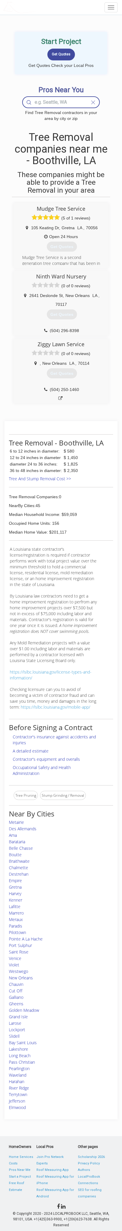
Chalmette (18, 867)
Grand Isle (18, 1016)
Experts (42, 1163)
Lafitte (14, 906)
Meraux (16, 919)
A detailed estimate (31, 751)
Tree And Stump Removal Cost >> (40, 478)
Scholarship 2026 (91, 1157)
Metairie (16, 822)
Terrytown (18, 1094)
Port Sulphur (20, 945)
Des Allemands (22, 828)
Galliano (16, 997)
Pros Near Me (19, 1170)
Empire (15, 880)
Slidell (14, 1036)
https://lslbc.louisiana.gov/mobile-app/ (55, 707)
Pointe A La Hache (26, 939)
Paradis (15, 926)
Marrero (16, 913)
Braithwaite (19, 861)
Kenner (15, 900)
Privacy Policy (89, 1163)
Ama (13, 835)
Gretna (15, 887)
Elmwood (17, 1107)
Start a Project (20, 1177)
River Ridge (19, 1088)
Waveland (17, 1075)
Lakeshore (18, 1049)
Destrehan (18, 874)
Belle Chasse (21, 848)
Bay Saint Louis (23, 1042)
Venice (15, 958)
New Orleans (21, 978)
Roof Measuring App (52, 1170)
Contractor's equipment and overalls (46, 759)
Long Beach (19, 1055)
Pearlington (19, 1068)
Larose (15, 1023)
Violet (14, 965)
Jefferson (17, 1101)
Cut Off (15, 991)
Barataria (17, 841)
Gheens (16, 1003)
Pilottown (17, 932)
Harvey (15, 893)
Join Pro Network (50, 1157)
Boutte (15, 854)
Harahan (16, 1081)
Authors (84, 1170)
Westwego (18, 971)
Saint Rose (18, 952)
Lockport (17, 1029)
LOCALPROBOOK (37, 7)
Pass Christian (22, 1062)
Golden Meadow (24, 1010)
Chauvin (16, 984)
